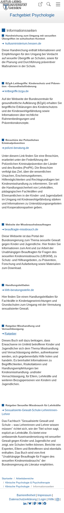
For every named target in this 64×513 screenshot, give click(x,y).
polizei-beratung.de (17, 147)
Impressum (44, 495)
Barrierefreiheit (26, 495)
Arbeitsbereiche (25, 478)
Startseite (7, 478)
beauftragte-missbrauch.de (21, 229)
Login (43, 499)
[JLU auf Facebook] (44, 503)
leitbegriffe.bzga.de (17, 91)
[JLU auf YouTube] (39, 503)
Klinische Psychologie (17, 486)
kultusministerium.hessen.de (23, 43)
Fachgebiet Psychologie (32, 15)
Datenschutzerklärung (23, 499)
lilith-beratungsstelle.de (19, 289)
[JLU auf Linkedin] (25, 503)
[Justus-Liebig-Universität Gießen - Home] (15, 5)
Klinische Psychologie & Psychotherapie (27, 482)
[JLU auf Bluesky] (30, 503)
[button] (40, 4)
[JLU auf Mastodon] (35, 503)
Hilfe (51, 499)
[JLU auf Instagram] (58, 499)
